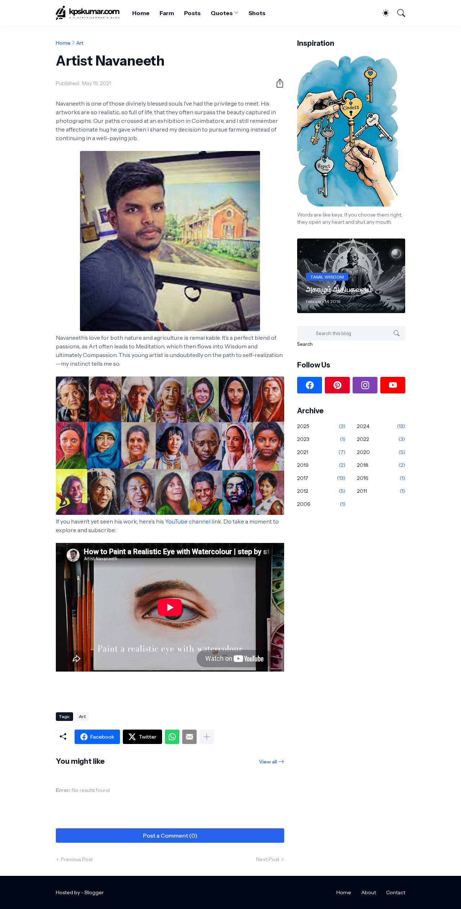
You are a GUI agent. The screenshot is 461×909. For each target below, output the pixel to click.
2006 (321, 504)
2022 (381, 439)
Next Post (267, 859)
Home (140, 13)
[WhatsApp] (172, 737)
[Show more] (207, 737)
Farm (167, 13)
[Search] (398, 13)
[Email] (189, 737)
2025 (321, 426)
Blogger (94, 892)
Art (80, 43)
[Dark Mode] (382, 13)
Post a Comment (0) (170, 835)
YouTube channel (187, 521)
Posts (192, 13)
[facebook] (309, 385)
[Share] (277, 83)
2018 (381, 465)
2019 (321, 465)
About (368, 892)
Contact (395, 892)
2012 (321, 491)
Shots (257, 13)
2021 (321, 452)
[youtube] (392, 385)
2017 (321, 478)
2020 (381, 452)
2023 (321, 439)
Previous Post (77, 859)
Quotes (222, 13)
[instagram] (365, 385)
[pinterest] (337, 385)
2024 (381, 426)
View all (268, 761)
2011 (381, 491)
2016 (381, 478)
